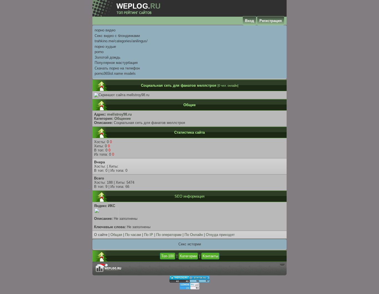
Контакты (210, 256)
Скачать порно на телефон (117, 68)
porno (99, 52)
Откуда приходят (220, 235)
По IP (148, 235)
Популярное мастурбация (116, 63)
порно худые (105, 46)
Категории (188, 256)
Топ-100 (167, 256)
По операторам (168, 235)
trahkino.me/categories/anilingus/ (121, 41)
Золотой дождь (107, 57)
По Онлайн (194, 235)
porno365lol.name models (115, 73)
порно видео (105, 30)
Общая (116, 235)
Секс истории (189, 244)
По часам (133, 235)
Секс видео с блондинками (117, 36)
